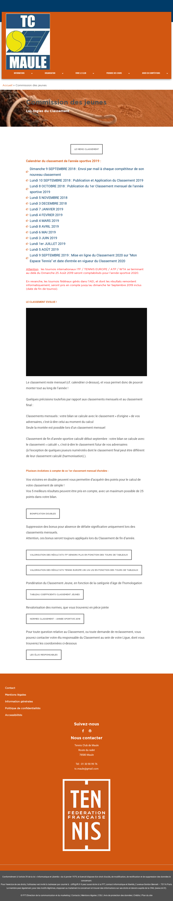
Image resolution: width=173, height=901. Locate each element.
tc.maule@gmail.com (86, 768)
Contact (10, 687)
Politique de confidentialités (22, 708)
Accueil (7, 85)
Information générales (19, 701)
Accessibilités (13, 715)
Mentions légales (15, 694)
